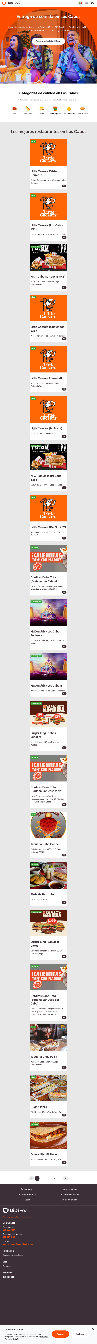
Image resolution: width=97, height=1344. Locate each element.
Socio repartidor (69, 1189)
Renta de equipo (69, 1199)
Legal (27, 1199)
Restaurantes (27, 1189)
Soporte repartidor (27, 1194)
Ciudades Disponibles (70, 1194)
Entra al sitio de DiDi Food (48, 41)
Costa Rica (15, 1217)
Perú (29, 1217)
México (23, 1217)
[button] (48, 41)
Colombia (6, 1217)
